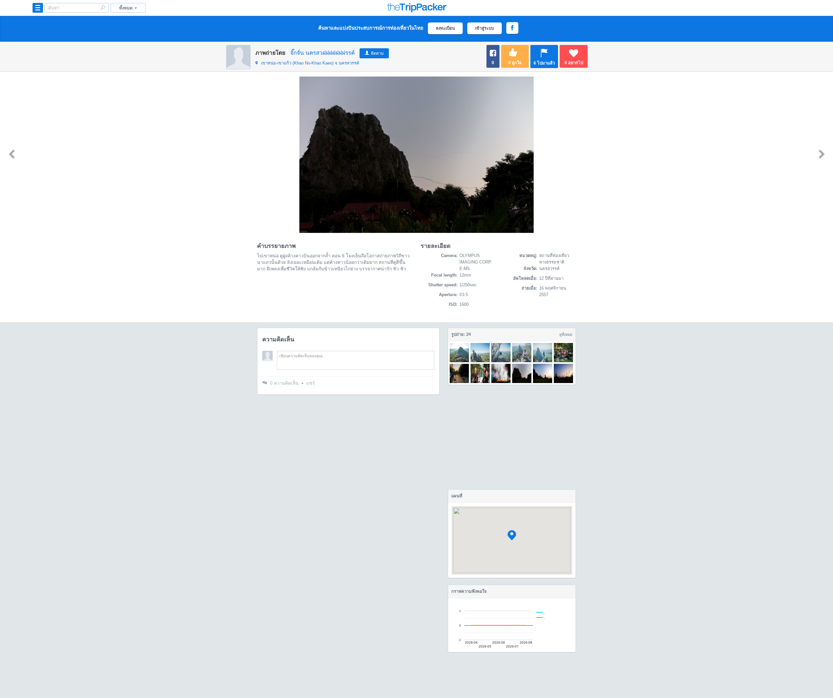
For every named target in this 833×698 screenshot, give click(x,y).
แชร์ (310, 383)
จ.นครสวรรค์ (310, 63)
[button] (512, 535)
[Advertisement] (512, 437)
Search (103, 7)
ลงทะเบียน (445, 28)
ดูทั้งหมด (565, 334)
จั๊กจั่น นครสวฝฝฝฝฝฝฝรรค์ (322, 53)
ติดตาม (377, 53)
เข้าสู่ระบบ (484, 28)
